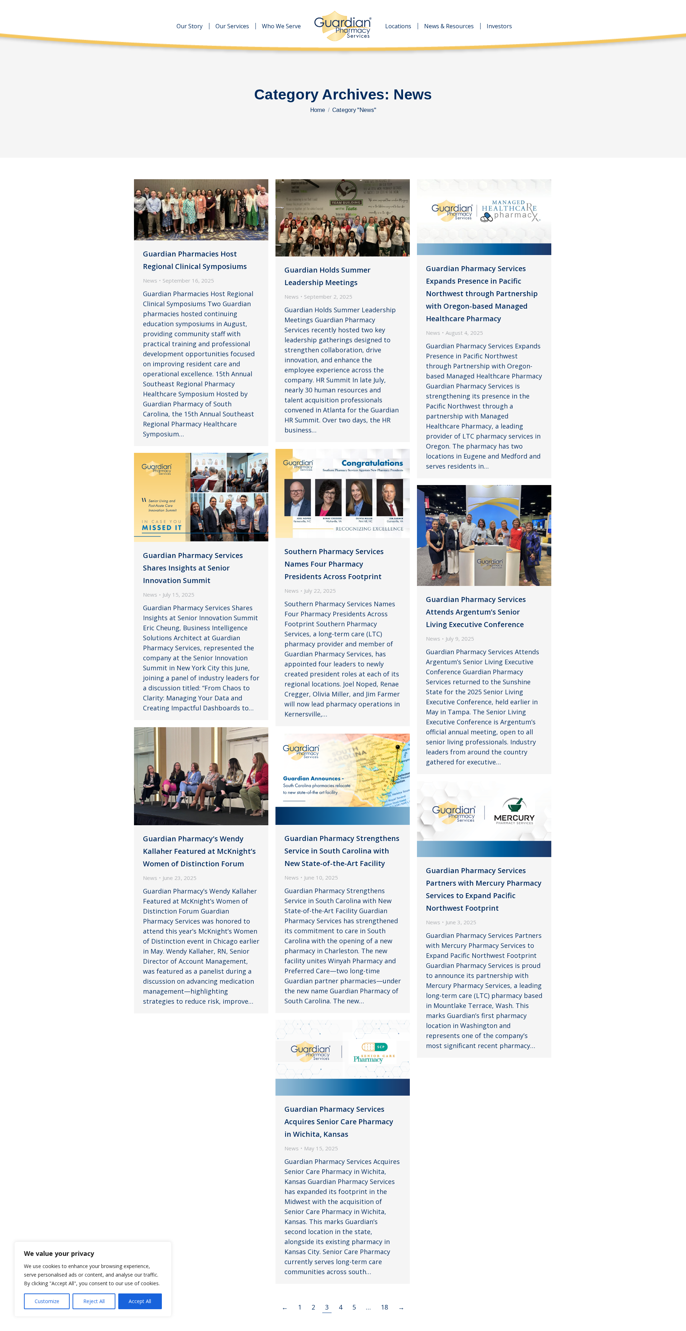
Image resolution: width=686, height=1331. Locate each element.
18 (384, 1307)
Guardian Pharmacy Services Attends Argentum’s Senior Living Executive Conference (476, 611)
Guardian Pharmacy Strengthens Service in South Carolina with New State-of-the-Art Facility (341, 850)
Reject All (94, 1301)
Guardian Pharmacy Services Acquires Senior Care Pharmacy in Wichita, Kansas (338, 1121)
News (150, 280)
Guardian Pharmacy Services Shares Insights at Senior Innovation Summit (193, 567)
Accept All (140, 1301)
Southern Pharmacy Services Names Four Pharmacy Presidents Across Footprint (334, 564)
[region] (93, 1279)
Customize (47, 1301)
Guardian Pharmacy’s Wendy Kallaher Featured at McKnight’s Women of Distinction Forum (199, 851)
